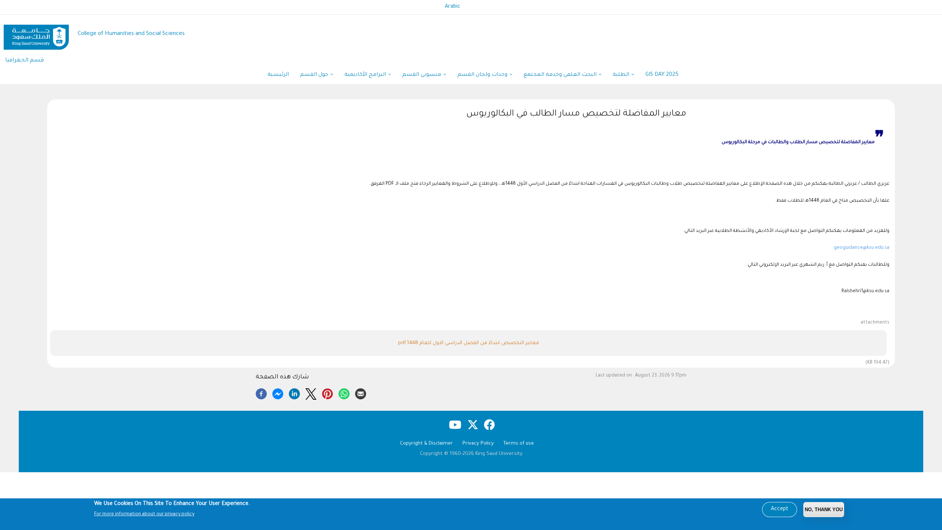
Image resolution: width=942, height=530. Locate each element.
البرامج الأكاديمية (365, 75)
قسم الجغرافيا (24, 60)
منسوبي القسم (422, 75)
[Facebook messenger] (277, 392)
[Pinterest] (327, 392)
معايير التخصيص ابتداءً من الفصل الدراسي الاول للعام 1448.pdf (468, 343)
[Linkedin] (294, 392)
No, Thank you (824, 509)
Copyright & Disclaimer (426, 443)
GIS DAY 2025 (662, 75)
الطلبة (622, 75)
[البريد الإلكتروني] (360, 392)
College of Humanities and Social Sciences (131, 34)
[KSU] (36, 34)
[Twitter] (310, 392)
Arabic (452, 7)
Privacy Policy (478, 443)
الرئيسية (278, 75)
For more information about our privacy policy (144, 514)
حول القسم (315, 75)
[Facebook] (261, 392)
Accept (779, 509)
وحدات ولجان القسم (483, 75)
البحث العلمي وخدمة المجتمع (561, 75)
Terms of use (518, 443)
